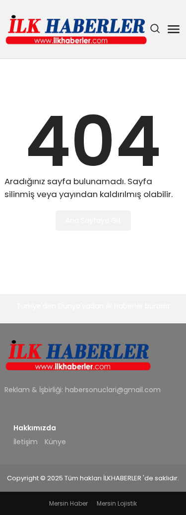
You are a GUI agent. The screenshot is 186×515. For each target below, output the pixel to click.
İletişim (25, 442)
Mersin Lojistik (117, 503)
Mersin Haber (68, 503)
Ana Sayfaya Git (93, 220)
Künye (55, 442)
